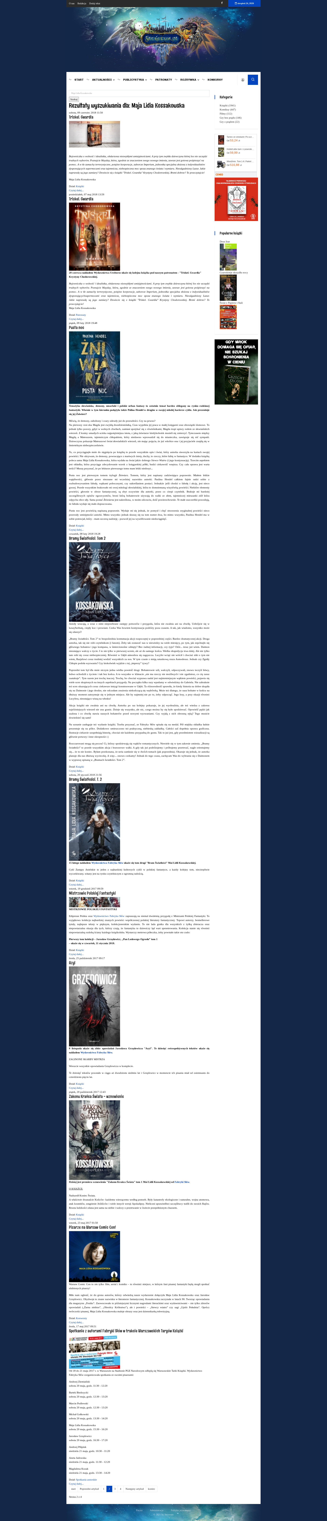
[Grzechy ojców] (236, 371)
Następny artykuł (135, 1488)
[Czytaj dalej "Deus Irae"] (228, 257)
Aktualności (102, 79)
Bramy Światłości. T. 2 (85, 779)
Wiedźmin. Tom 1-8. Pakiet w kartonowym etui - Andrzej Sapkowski (240, 161)
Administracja (156, 1510)
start (73, 1488)
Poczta (139, 1510)
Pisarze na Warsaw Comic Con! (92, 1227)
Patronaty (163, 79)
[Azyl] (94, 1006)
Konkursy (215, 79)
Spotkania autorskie (86, 1479)
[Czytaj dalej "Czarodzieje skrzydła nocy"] (228, 287)
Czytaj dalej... (76, 190)
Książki (80, 186)
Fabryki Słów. (182, 1182)
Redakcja (81, 3)
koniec (151, 1488)
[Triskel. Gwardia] (94, 134)
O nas (71, 3)
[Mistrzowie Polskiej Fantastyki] (94, 901)
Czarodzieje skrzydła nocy (234, 272)
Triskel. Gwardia (81, 117)
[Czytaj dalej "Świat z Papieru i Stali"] (228, 316)
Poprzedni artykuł (89, 1488)
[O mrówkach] (236, 199)
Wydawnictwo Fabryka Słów (109, 916)
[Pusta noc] (94, 367)
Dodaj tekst (94, 3)
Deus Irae (225, 241)
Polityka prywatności (181, 1510)
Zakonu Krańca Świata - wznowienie (96, 1096)
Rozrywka (188, 79)
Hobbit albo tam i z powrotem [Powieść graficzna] (240, 149)
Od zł (233, 140)
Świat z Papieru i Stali (231, 302)
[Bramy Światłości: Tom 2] (94, 581)
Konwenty (81, 1318)
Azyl (72, 962)
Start (79, 79)
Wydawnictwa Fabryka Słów (107, 862)
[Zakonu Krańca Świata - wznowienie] (94, 1140)
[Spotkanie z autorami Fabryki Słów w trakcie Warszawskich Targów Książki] (94, 1351)
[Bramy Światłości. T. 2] (94, 821)
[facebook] (222, 3)
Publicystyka (133, 79)
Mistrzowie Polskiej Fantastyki (92, 893)
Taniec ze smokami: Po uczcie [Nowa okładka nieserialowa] (240, 137)
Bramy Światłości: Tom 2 (87, 538)
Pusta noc (76, 327)
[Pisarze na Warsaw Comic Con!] (94, 1256)
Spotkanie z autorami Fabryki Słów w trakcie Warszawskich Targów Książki (126, 1330)
